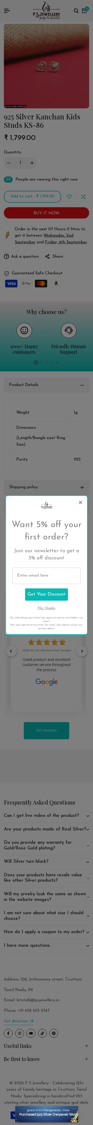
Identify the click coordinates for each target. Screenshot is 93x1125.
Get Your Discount (46, 594)
